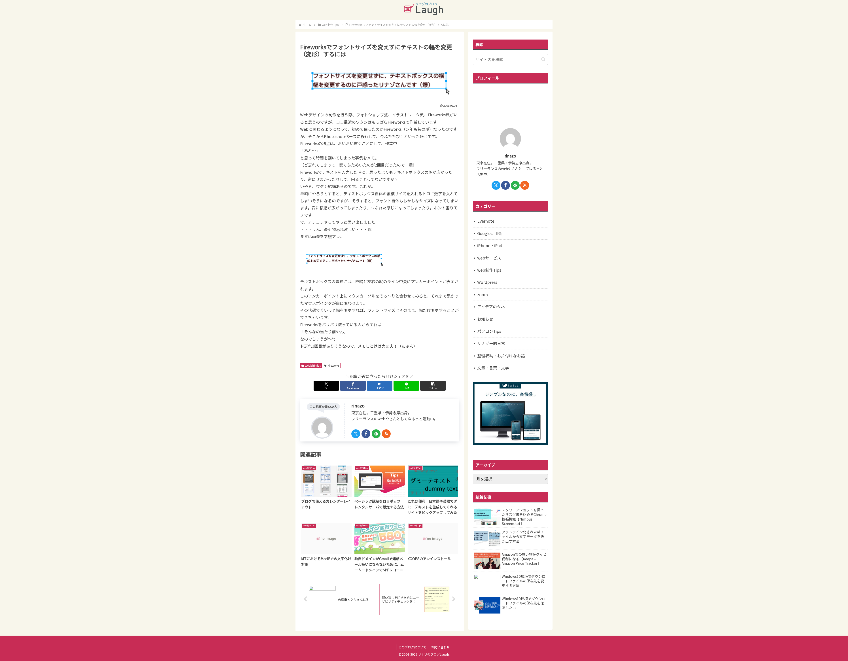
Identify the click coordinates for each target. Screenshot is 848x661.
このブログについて (412, 647)
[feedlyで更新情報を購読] (376, 433)
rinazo (358, 405)
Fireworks (333, 365)
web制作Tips (313, 365)
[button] (433, 386)
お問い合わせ (440, 647)
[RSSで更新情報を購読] (386, 433)
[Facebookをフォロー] (366, 433)
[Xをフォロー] (355, 433)
